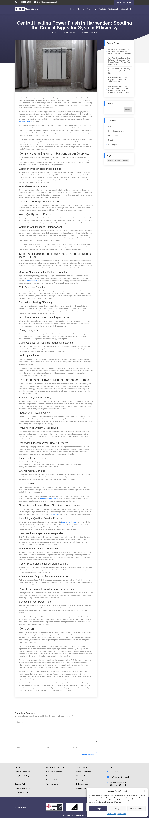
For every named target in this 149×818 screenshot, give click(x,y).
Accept (98, 809)
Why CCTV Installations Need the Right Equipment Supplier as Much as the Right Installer (119, 51)
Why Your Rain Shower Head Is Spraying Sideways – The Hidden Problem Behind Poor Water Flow (119, 61)
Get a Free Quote (124, 2)
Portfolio (102, 9)
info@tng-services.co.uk (47, 2)
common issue (32, 281)
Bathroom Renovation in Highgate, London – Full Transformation (117, 79)
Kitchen (125, 161)
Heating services (82, 788)
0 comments (93, 32)
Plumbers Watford (53, 784)
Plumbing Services (83, 772)
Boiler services (82, 784)
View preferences (136, 809)
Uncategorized (113, 145)
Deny (117, 809)
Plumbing (83, 32)
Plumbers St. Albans (54, 776)
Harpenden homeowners (49, 498)
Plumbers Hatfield (53, 780)
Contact (124, 9)
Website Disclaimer (22, 788)
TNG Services (59, 32)
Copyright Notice (21, 792)
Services (90, 9)
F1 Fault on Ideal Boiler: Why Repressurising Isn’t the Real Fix (119, 71)
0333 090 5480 (25, 2)
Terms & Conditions (22, 772)
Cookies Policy (111, 814)
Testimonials (113, 9)
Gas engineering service (85, 780)
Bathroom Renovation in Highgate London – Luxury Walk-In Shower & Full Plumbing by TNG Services (118, 89)
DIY (109, 126)
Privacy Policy (122, 814)
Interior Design (113, 136)
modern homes (44, 128)
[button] (144, 791)
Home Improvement (116, 131)
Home (71, 9)
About (79, 9)
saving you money (25, 121)
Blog (132, 9)
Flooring (118, 161)
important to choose (68, 522)
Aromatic (110, 161)
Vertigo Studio (81, 815)
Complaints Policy (22, 776)
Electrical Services (83, 776)
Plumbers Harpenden (54, 772)
